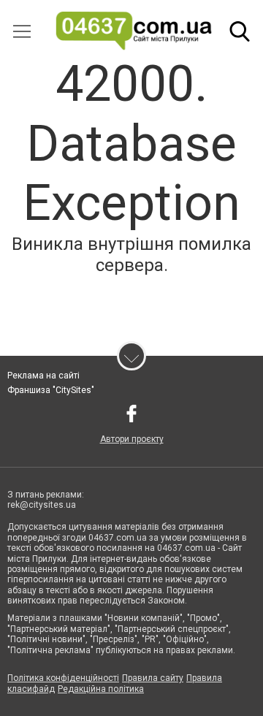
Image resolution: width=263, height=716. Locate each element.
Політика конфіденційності (63, 678)
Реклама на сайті (43, 375)
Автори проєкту (132, 439)
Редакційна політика (101, 689)
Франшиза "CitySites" (50, 390)
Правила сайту (152, 678)
